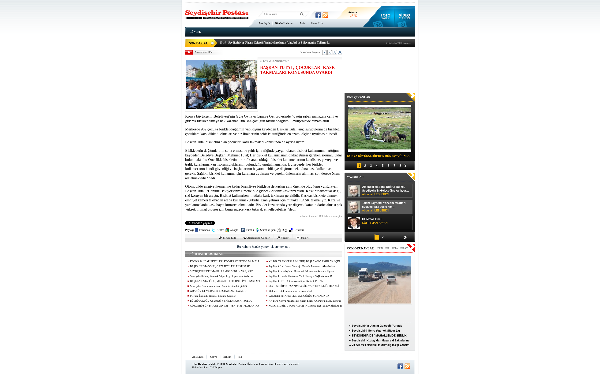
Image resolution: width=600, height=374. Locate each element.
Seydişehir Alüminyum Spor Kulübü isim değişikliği (218, 286)
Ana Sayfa (264, 23)
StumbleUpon (268, 230)
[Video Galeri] (405, 16)
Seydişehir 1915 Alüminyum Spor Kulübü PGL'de (296, 281)
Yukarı (304, 237)
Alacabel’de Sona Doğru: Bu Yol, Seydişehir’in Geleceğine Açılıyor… (385, 190)
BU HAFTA (391, 248)
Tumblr (250, 230)
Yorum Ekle (229, 237)
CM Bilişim (216, 367)
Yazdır (285, 237)
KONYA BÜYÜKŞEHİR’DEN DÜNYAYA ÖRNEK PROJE (378, 156)
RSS (240, 356)
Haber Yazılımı (200, 367)
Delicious (298, 230)
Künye (213, 356)
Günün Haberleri (284, 23)
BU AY (404, 248)
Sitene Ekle (317, 23)
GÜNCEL (195, 31)
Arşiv (302, 23)
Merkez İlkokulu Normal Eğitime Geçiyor (213, 296)
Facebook (204, 230)
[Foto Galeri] (384, 16)
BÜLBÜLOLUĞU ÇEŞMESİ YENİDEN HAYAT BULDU (221, 301)
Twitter (220, 230)
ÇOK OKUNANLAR (360, 248)
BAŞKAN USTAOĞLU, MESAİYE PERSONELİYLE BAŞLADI (225, 281)
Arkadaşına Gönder (258, 237)
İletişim (227, 356)
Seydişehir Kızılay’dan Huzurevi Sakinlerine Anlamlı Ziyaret (301, 271)
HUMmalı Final (375, 221)
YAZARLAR (355, 177)
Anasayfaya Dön (204, 52)
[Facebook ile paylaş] (318, 15)
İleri (405, 165)
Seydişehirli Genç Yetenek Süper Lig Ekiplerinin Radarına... (222, 276)
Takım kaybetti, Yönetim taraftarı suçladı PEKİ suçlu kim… (383, 206)
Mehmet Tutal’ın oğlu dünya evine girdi (290, 291)
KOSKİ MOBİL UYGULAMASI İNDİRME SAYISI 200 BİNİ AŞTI (305, 305)
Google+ (235, 230)
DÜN (380, 248)
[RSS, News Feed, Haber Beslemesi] (325, 15)
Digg (284, 230)
